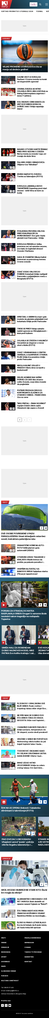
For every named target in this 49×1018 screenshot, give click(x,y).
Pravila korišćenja (32, 938)
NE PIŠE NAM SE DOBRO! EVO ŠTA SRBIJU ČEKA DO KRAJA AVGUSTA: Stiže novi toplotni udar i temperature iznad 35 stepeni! (30, 718)
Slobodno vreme (8, 971)
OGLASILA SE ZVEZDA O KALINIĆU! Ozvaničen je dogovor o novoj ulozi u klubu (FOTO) (32, 342)
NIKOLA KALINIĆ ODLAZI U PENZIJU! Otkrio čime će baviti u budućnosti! (31, 367)
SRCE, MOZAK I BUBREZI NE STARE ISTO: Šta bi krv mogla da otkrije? (24, 891)
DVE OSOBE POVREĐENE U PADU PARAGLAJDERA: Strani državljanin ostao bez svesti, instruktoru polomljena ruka (23, 536)
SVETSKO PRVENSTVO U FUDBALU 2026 (17, 11)
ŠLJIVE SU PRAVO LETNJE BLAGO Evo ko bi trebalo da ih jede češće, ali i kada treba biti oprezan (32, 925)
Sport (4, 957)
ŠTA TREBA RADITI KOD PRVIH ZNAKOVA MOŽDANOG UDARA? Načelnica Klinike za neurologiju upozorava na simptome (31, 913)
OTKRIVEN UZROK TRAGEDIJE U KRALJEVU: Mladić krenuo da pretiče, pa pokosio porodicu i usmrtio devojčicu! (31, 560)
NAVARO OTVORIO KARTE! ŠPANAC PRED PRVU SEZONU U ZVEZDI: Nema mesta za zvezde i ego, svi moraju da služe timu (32, 152)
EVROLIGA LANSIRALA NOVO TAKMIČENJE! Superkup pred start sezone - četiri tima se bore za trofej (32, 189)
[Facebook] (11, 82)
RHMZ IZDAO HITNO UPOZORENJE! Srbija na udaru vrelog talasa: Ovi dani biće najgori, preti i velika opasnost (31, 765)
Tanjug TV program (33, 952)
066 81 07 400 (9, 987)
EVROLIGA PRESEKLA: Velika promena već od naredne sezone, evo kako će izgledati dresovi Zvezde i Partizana (32, 247)
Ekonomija (5, 952)
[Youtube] (9, 1005)
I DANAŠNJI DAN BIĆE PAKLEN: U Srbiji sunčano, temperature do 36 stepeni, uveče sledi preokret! (32, 729)
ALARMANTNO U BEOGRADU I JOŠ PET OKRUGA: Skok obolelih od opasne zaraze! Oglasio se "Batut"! (32, 901)
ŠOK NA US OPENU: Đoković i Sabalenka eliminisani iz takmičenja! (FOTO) (20, 809)
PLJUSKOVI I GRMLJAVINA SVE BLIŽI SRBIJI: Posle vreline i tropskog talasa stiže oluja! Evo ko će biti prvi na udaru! (31, 706)
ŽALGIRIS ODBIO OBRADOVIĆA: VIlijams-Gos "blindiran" (31, 163)
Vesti (5, 502)
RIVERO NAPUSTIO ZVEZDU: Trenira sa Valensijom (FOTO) (30, 175)
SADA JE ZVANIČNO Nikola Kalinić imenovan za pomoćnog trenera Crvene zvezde (31, 259)
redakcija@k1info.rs (12, 990)
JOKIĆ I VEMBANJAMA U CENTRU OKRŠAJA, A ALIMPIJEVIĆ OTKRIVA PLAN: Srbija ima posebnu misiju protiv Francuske (32, 355)
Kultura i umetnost (10, 980)
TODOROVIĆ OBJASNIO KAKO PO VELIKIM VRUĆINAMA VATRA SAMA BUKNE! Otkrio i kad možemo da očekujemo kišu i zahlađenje (31, 753)
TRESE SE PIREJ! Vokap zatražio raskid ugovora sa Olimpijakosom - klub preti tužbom (32, 331)
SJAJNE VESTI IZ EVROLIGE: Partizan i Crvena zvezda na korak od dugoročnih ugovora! (32, 79)
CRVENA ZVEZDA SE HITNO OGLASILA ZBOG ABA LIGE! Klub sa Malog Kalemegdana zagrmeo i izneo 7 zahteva (32, 92)
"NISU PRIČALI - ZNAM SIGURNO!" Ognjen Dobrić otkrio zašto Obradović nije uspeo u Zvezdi (31, 405)
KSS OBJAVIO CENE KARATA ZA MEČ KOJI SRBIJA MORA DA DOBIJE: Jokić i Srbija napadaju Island (31, 105)
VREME (5, 698)
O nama (27, 947)
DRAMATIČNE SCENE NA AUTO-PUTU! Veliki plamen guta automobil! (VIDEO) (30, 548)
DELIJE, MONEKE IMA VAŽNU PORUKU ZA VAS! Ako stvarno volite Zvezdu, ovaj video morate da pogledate (31, 380)
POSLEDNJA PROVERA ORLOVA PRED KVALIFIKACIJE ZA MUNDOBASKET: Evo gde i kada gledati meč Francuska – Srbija (31, 234)
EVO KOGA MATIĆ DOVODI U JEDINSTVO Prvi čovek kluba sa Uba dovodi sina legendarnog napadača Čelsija (18, 650)
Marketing (29, 957)
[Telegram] (14, 82)
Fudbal (39, 11)
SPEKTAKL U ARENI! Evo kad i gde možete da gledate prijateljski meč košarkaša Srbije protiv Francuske (32, 319)
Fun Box (4, 976)
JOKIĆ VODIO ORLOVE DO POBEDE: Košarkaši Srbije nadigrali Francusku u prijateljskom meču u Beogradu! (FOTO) (32, 275)
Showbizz (5, 961)
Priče (3, 966)
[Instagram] (6, 1005)
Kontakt (28, 961)
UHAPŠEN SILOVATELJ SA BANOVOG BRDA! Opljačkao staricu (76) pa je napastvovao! (32, 571)
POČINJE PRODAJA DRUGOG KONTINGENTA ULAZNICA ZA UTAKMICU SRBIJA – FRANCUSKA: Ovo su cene (31, 393)
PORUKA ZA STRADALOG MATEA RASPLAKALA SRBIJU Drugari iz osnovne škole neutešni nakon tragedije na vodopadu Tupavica (24, 615)
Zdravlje (6, 858)
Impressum (29, 942)
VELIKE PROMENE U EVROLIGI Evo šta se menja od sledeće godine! (22, 68)
